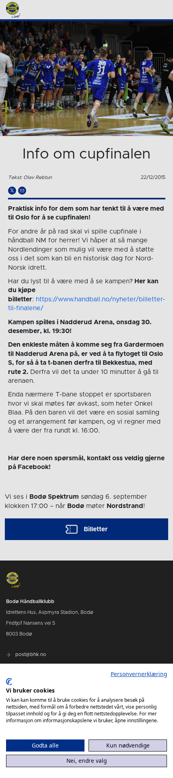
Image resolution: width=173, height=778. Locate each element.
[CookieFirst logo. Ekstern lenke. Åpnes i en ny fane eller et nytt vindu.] (9, 681)
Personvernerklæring (139, 674)
